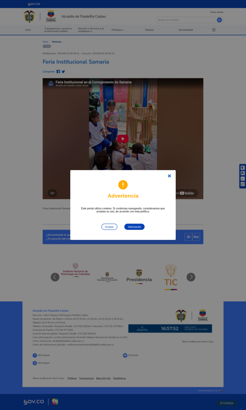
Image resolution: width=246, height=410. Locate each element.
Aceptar (109, 226)
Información (134, 226)
